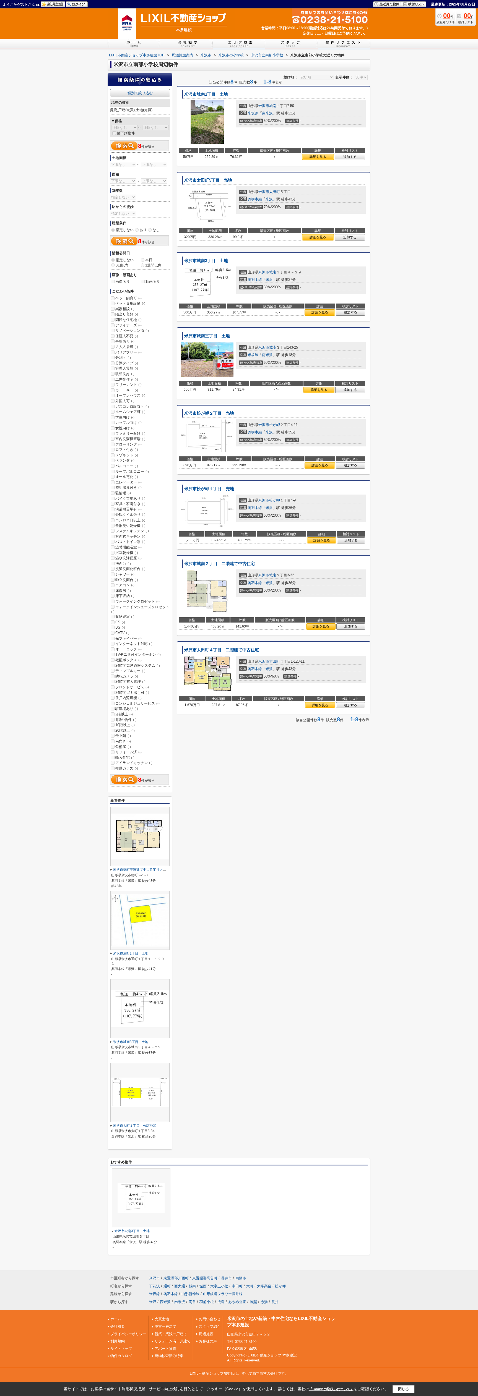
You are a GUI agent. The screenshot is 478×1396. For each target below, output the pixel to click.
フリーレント (128, 385)
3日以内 (122, 265)
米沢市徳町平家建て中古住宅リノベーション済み (149, 870)
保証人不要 (126, 336)
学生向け (124, 417)
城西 (203, 1286)
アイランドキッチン (133, 763)
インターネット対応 (133, 644)
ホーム (115, 1319)
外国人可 (124, 401)
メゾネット (126, 455)
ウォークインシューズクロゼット (140, 609)
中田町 (237, 1286)
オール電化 (126, 477)
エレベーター (128, 482)
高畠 (192, 1302)
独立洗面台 (126, 580)
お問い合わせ (209, 1319)
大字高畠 (264, 1286)
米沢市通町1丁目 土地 (130, 953)
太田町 (274, 192)
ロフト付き (126, 450)
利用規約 (117, 1341)
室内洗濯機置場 (130, 439)
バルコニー (126, 466)
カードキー (126, 390)
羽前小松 (206, 1302)
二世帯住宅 (126, 379)
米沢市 (263, 106)
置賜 (253, 1302)
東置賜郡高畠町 (204, 1278)
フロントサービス (132, 687)
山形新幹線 (190, 1294)
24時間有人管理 (130, 681)
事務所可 (124, 341)
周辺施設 (206, 1334)
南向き (123, 741)
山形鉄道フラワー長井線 (223, 1294)
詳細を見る (318, 157)
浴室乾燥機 (126, 553)
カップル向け (128, 422)
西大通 (179, 1286)
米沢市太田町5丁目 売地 (208, 180)
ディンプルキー (130, 671)
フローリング (128, 444)
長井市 (226, 1278)
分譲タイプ (126, 363)
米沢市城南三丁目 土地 (207, 336)
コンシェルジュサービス (137, 703)
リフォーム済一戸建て (173, 1341)
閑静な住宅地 (128, 320)
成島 (221, 1302)
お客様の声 (208, 1341)
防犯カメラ (126, 676)
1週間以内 (153, 265)
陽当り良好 (126, 314)
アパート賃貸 (165, 1349)
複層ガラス (126, 768)
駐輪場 (123, 493)
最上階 (123, 736)
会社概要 (117, 1326)
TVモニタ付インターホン (138, 654)
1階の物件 (125, 720)
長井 (275, 1302)
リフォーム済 (128, 752)
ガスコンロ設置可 (132, 406)
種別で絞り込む (140, 93)
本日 (148, 260)
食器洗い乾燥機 (130, 526)
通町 (167, 1286)
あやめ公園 (237, 1302)
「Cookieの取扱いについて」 (331, 1389)
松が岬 (274, 425)
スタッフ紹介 (209, 1326)
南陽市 (240, 1278)
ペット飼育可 (128, 298)
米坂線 (253, 113)
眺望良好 (124, 374)
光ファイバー (128, 638)
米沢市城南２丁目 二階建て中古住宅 (219, 563)
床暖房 (123, 591)
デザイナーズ (128, 325)
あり (143, 230)
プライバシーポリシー (128, 1334)
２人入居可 (126, 347)
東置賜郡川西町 (176, 1278)
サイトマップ (121, 1349)
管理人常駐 (126, 368)
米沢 (269, 199)
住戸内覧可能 (128, 698)
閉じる (403, 1389)
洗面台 (123, 563)
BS (120, 627)
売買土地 (162, 1319)
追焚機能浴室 (128, 547)
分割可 (123, 357)
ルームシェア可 (130, 412)
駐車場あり (126, 709)
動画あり (153, 281)
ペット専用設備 (130, 303)
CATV (122, 633)
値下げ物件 (126, 133)
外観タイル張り (130, 515)
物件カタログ (121, 1356)
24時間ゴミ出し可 (132, 693)
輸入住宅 (124, 757)
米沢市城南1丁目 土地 (206, 94)
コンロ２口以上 (130, 520)
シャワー (124, 574)
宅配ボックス (128, 660)
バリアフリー (128, 352)
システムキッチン (132, 531)
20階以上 (125, 730)
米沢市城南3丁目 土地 (206, 260)
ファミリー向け (130, 434)
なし (156, 230)
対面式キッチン (130, 536)
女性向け (124, 428)
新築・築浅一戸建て (171, 1334)
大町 (249, 1286)
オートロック (128, 649)
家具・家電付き (130, 504)
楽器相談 (124, 309)
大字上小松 (219, 1286)
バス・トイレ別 (130, 542)
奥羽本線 (255, 199)
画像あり (122, 281)
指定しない (125, 230)
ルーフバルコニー (132, 471)
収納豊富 (124, 617)
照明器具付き (128, 487)
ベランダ (124, 460)
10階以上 (125, 725)
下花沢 (154, 1286)
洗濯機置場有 (128, 509)
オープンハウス (130, 395)
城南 (272, 106)
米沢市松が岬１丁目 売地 (209, 489)
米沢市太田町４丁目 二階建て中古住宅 (221, 650)
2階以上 (124, 714)
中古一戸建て (165, 1326)
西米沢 (165, 1302)
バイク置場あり (130, 498)
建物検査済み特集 (169, 1356)
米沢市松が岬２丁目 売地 (209, 413)
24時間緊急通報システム (137, 665)
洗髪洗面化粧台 (130, 569)
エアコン (124, 585)
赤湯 (264, 1302)
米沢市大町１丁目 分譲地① (134, 1126)
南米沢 (267, 113)
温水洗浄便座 (128, 558)
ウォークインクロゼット (137, 601)
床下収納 (124, 596)
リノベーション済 (132, 330)
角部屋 (123, 747)
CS (120, 622)
